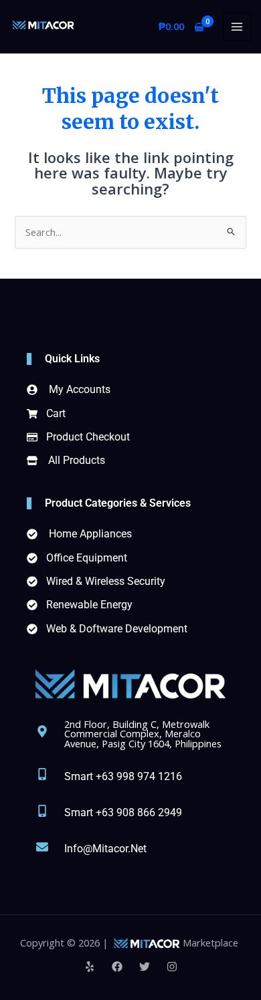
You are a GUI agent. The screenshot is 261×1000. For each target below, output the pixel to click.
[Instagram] (172, 966)
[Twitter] (144, 966)
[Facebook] (117, 966)
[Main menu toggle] (237, 27)
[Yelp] (89, 966)
